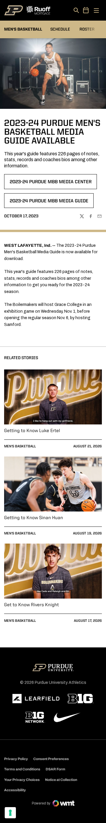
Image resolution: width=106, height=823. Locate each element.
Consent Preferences (51, 759)
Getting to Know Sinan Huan (33, 518)
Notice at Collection (61, 780)
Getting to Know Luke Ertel (32, 431)
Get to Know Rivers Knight (31, 605)
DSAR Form (55, 769)
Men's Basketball (20, 446)
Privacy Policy (16, 759)
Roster (87, 29)
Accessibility (15, 790)
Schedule (60, 29)
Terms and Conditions (22, 769)
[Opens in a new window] (35, 698)
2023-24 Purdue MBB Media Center (50, 184)
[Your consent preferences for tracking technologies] (10, 812)
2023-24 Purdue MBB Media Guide (48, 203)
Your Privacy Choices (22, 780)
